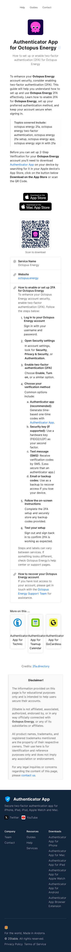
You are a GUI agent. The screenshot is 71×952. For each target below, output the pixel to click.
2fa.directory (41, 666)
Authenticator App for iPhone (57, 841)
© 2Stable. (11, 938)
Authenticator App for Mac (57, 853)
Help (22, 7)
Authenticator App (22, 164)
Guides (34, 7)
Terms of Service (35, 944)
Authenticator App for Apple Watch (57, 874)
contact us (28, 775)
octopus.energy (28, 278)
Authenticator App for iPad (57, 862)
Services (32, 848)
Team (8, 837)
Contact (46, 7)
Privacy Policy (13, 944)
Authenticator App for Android (57, 888)
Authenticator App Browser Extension (57, 902)
